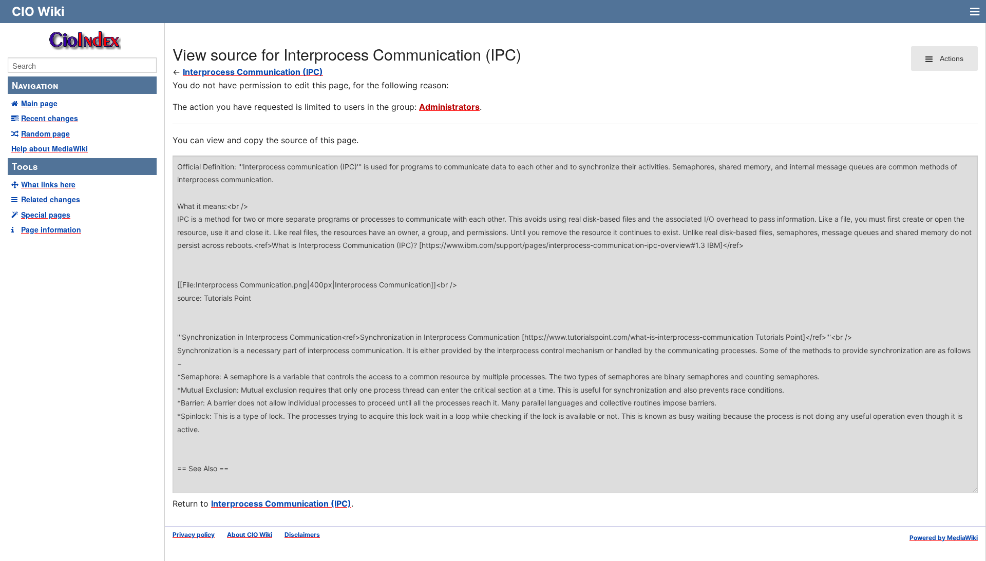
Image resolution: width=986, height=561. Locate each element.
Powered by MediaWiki (943, 537)
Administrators (449, 107)
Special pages (45, 214)
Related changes (50, 199)
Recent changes (49, 118)
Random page (45, 133)
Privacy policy (194, 534)
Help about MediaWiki (49, 148)
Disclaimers (302, 534)
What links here (48, 184)
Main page (39, 103)
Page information (51, 229)
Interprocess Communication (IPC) (253, 72)
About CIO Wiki (249, 534)
